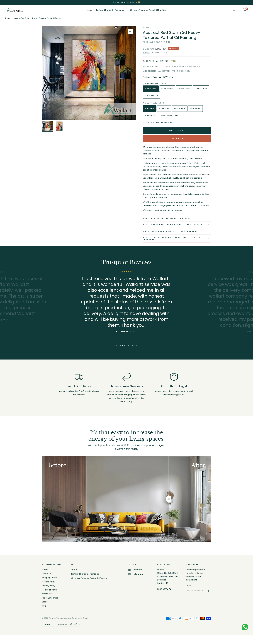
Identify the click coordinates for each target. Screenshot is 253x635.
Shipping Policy (49, 577)
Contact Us (47, 593)
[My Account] (239, 10)
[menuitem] (89, 10)
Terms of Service (50, 589)
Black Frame (179, 108)
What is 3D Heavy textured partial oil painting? (172, 225)
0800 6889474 (164, 589)
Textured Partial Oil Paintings (110, 10)
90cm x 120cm (201, 88)
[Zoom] (130, 31)
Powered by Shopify (80, 618)
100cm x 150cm (151, 95)
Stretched (149, 108)
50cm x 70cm (151, 88)
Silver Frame (195, 108)
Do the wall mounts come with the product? (170, 231)
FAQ (44, 605)
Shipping (146, 52)
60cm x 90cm (167, 88)
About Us (46, 573)
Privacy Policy (48, 585)
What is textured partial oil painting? (166, 218)
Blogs (44, 601)
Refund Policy (48, 581)
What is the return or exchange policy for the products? (172, 238)
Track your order (50, 597)
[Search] (234, 10)
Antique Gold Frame (170, 115)
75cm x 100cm (184, 88)
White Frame (150, 115)
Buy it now (177, 138)
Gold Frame (164, 108)
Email (188, 586)
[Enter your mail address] (208, 590)
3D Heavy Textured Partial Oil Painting (148, 10)
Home (89, 10)
